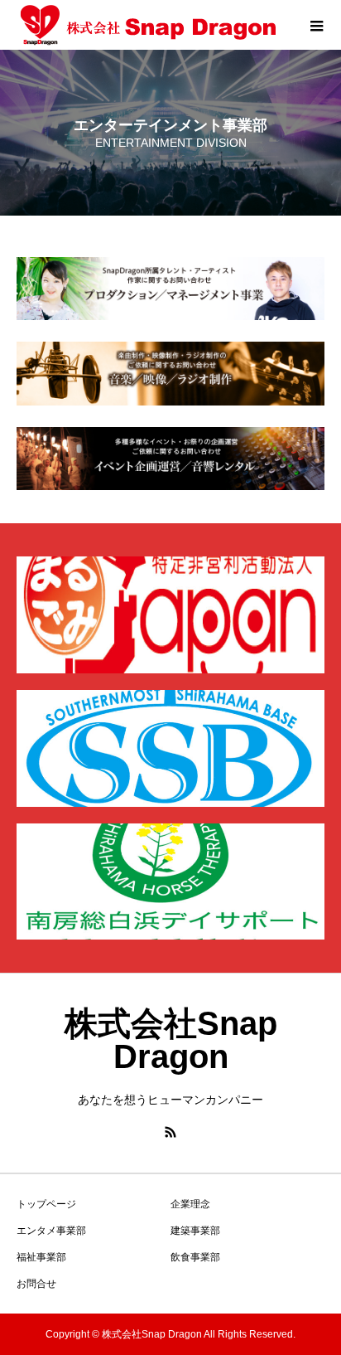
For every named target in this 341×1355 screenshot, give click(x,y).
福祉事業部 (41, 1257)
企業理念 (190, 1204)
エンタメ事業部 (51, 1230)
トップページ (46, 1204)
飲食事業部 (195, 1257)
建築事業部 (195, 1230)
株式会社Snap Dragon (171, 1040)
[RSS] (170, 1132)
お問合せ (36, 1283)
